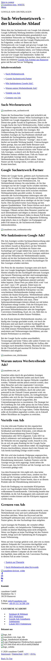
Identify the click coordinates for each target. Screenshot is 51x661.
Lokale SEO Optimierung (20, 624)
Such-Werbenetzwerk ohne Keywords (22, 567)
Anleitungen (14, 621)
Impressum (5, 654)
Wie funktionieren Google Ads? (19, 83)
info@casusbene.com (17, 601)
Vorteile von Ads (13, 93)
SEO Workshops (16, 616)
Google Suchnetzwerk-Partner (19, 78)
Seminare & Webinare (18, 614)
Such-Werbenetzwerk (15, 74)
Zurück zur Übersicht (15, 562)
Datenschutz (17, 654)
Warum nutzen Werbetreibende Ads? (21, 88)
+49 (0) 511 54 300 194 (19, 603)
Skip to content (7, 2)
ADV (26, 654)
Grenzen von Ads (13, 98)
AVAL (33, 654)
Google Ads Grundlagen (19, 619)
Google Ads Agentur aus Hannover (33, 59)
